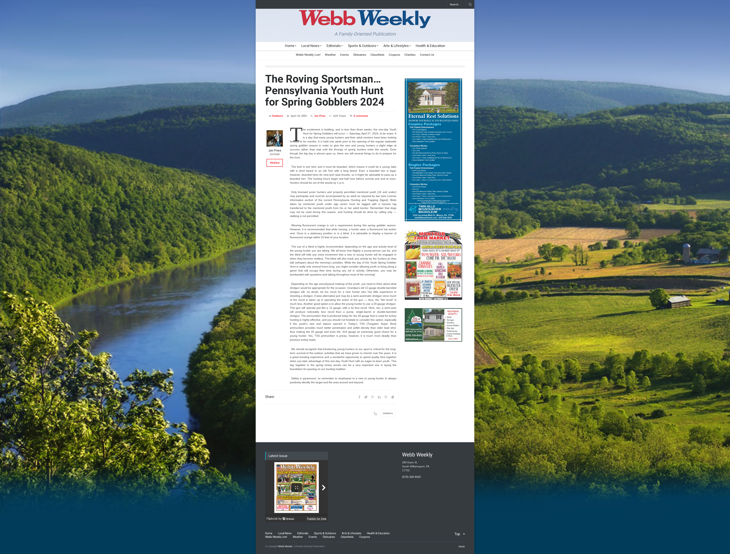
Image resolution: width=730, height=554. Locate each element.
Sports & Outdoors (362, 46)
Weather (330, 54)
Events (344, 54)
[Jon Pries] (275, 138)
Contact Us (427, 54)
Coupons (394, 54)
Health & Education (430, 46)
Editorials (334, 46)
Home (289, 46)
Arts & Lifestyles (396, 46)
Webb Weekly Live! (308, 54)
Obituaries (359, 54)
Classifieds (377, 54)
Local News (310, 46)
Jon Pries (319, 115)
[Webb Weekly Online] (365, 22)
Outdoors (277, 115)
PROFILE (275, 163)
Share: (270, 396)
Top (457, 534)
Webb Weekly (285, 546)
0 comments (361, 115)
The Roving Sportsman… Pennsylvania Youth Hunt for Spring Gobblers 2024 (324, 90)
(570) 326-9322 (411, 476)
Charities (410, 54)
